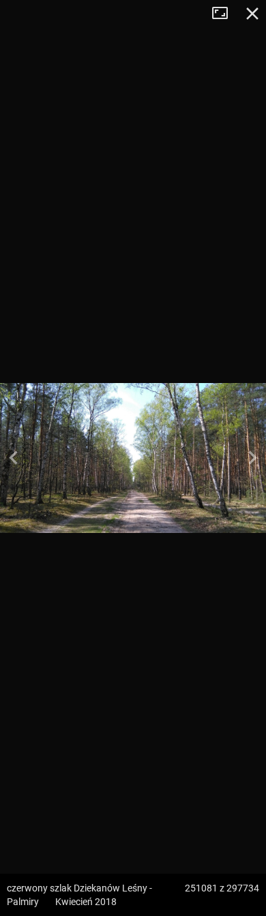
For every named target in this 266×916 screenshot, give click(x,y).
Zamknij (252, 13)
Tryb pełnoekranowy (225, 13)
